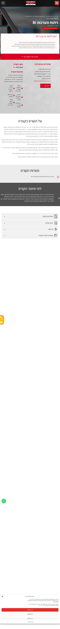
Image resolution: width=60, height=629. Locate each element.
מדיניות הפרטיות (42, 605)
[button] (2, 596)
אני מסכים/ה (30, 610)
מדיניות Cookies (31, 621)
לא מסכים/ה (30, 614)
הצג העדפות (30, 618)
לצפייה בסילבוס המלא (50, 28)
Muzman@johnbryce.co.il (42, 81)
